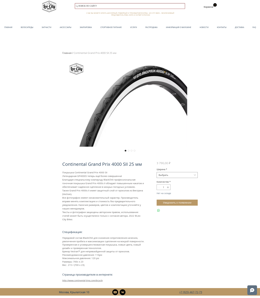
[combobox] (177, 175)
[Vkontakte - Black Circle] (122, 292)
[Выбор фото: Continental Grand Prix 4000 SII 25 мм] (125, 150)
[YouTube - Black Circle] (115, 292)
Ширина (162, 169)
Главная (67, 53)
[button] (210, 5)
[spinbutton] (163, 187)
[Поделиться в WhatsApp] (158, 210)
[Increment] (168, 187)
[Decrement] (159, 187)
